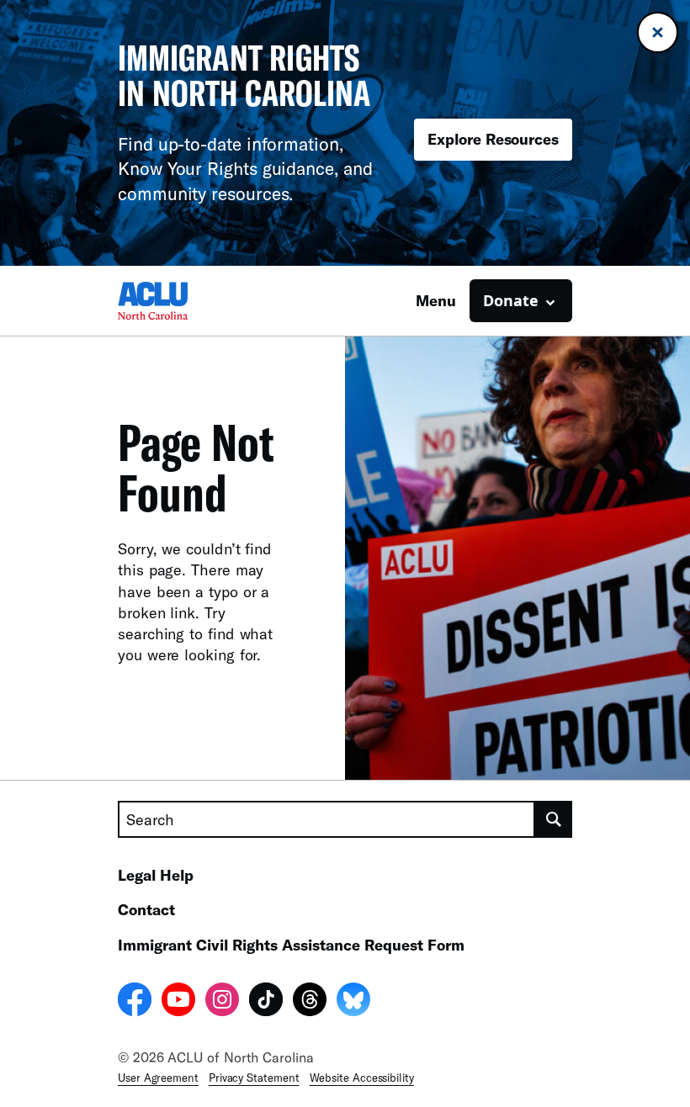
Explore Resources (493, 139)
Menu (436, 300)
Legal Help (156, 875)
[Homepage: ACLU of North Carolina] (177, 301)
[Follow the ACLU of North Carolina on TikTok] (266, 1002)
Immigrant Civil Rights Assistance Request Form (291, 944)
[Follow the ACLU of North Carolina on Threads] (309, 1002)
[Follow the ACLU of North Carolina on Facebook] (134, 1002)
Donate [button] (511, 300)
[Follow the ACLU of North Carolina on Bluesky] (353, 1002)
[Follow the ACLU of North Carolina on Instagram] (222, 1002)
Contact (146, 909)
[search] (553, 819)
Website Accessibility (362, 1077)
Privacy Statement (254, 1077)
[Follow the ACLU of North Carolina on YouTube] (178, 1002)
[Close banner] (657, 32)
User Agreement (158, 1077)
